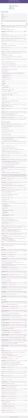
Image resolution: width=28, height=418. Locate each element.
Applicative (15, 51)
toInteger (7, 75)
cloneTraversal (11, 185)
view (2, 129)
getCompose (9, 151)
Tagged (10, 117)
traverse (21, 66)
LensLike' (5, 369)
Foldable (20, 236)
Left (7, 64)
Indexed (2, 17)
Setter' (3, 219)
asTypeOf (5, 36)
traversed (3, 355)
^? (17, 56)
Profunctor (12, 38)
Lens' (4, 157)
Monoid (15, 240)
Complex (11, 354)
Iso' (4, 49)
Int (13, 355)
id (6, 43)
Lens (18, 104)
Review (14, 114)
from (3, 43)
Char (13, 222)
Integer (3, 73)
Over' (4, 379)
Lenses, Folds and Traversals (5, 16)
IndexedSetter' (6, 284)
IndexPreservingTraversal (5, 313)
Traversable (7, 164)
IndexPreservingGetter (5, 337)
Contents (3, 14)
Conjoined (16, 301)
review (5, 56)
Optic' (8, 117)
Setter (12, 191)
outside (10, 105)
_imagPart (3, 354)
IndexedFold (10, 289)
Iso (7, 45)
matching (3, 64)
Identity (12, 117)
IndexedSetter (5, 279)
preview (14, 56)
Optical (11, 390)
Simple (6, 49)
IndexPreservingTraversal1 (16, 322)
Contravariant (19, 291)
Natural (17, 73)
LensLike (5, 191)
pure (3, 150)
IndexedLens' (5, 256)
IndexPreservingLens (5, 304)
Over (8, 375)
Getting (18, 289)
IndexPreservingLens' (6, 308)
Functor (16, 38)
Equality (8, 29)
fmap (2, 151)
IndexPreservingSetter (5, 327)
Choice (12, 51)
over (2, 197)
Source (26, 31)
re (3, 56)
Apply (12, 182)
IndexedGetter (5, 289)
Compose (13, 151)
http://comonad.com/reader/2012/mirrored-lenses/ (17, 125)
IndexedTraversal (14, 252)
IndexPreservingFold (5, 342)
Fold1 (7, 245)
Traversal (6, 53)
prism (4, 75)
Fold (12, 231)
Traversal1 (18, 185)
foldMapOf (25, 236)
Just (6, 61)
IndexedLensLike (13, 385)
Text (11, 222)
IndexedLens (4, 252)
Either (16, 93)
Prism (2, 53)
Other (2, 15)
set (4, 129)
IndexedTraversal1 (13, 274)
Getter (20, 53)
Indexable (15, 249)
